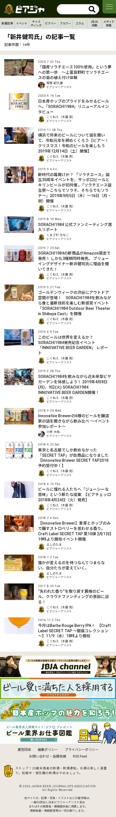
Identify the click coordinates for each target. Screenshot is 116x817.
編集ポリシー (48, 749)
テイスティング (36, 23)
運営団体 (24, 749)
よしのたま (54, 544)
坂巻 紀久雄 (54, 83)
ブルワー (65, 23)
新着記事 (7, 23)
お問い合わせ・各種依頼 (47, 756)
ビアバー (50, 23)
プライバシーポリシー (82, 749)
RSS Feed (80, 756)
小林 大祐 (53, 432)
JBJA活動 (94, 23)
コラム (79, 23)
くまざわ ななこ (57, 235)
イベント (21, 23)
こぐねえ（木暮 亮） (60, 117)
